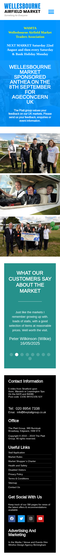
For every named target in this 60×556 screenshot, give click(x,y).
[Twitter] (21, 518)
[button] (51, 12)
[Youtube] (40, 518)
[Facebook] (11, 518)
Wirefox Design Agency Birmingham (27, 545)
